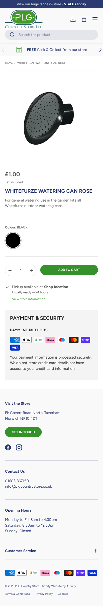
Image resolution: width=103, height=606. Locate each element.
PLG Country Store (27, 586)
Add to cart (69, 270)
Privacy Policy (44, 594)
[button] (84, 19)
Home (9, 63)
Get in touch (23, 432)
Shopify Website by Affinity (58, 586)
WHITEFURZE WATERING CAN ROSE (41, 63)
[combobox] (51, 35)
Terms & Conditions (17, 594)
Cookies (63, 594)
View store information (28, 299)
